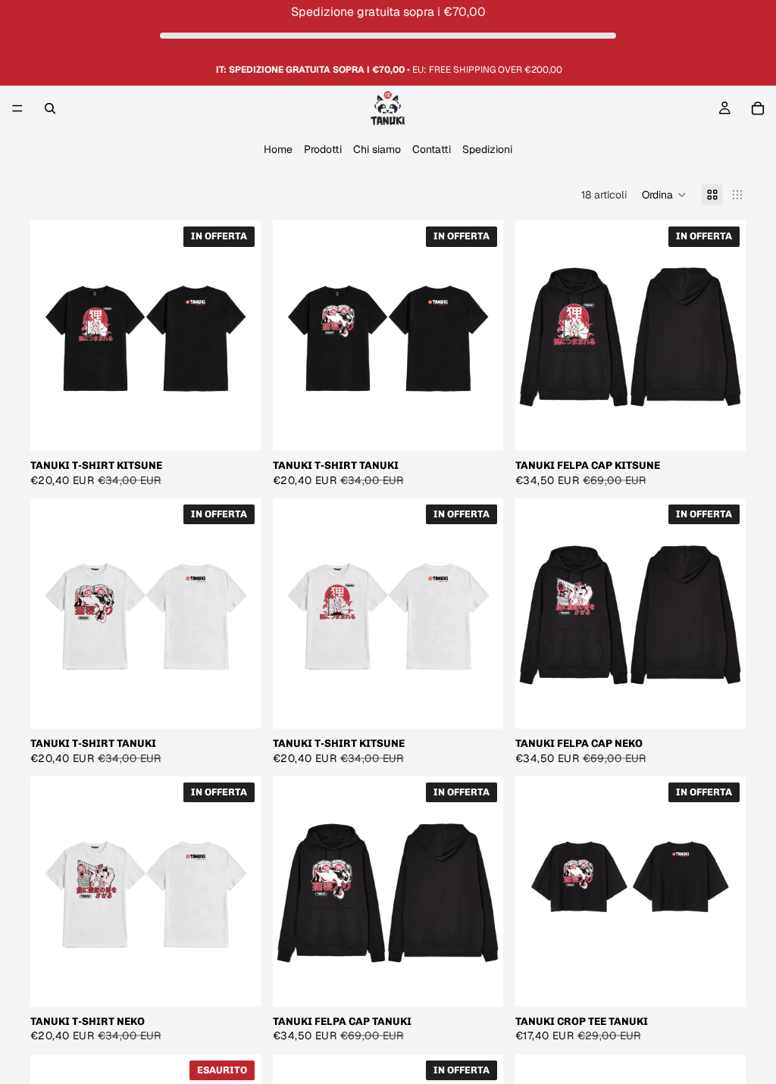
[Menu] (17, 109)
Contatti (431, 150)
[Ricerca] (50, 108)
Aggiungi (735, 982)
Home (278, 150)
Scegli (250, 427)
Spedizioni (487, 150)
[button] (664, 194)
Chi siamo (377, 150)
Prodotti (323, 150)
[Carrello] (757, 108)
